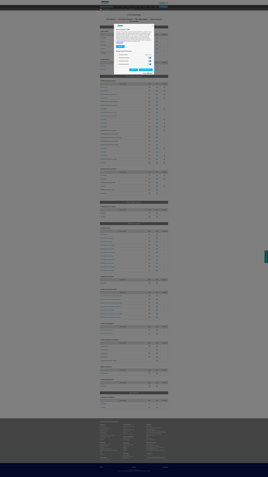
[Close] (152, 26)
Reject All (133, 69)
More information (119, 42)
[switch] (149, 58)
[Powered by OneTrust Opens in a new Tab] (148, 73)
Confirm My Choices (145, 69)
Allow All (120, 46)
